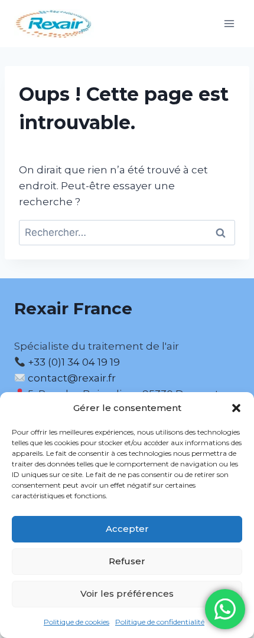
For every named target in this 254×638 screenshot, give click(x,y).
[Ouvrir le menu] (229, 23)
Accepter (127, 528)
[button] (236, 408)
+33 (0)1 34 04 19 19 (72, 362)
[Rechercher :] (127, 232)
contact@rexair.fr (72, 378)
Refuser (127, 561)
